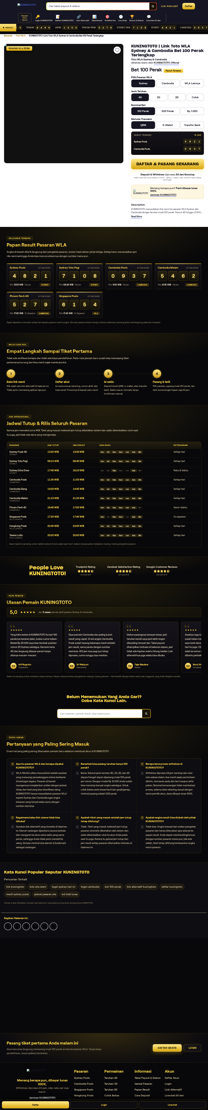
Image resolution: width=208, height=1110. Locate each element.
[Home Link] (27, 6)
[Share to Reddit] (44, 926)
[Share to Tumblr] (53, 926)
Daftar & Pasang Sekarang (167, 163)
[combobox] (98, 6)
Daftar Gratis (167, 1048)
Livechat (172, 1104)
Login (192, 1048)
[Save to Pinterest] (35, 926)
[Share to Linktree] (26, 926)
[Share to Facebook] (17, 926)
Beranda (8, 35)
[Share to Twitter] (8, 926)
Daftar (35, 1104)
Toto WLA (21, 35)
